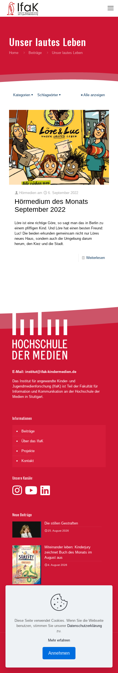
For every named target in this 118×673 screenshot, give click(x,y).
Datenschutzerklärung (84, 626)
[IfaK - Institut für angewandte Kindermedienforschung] (21, 8)
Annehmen (59, 653)
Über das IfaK (32, 441)
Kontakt (27, 461)
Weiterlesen (95, 258)
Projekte (28, 451)
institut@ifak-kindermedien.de (50, 372)
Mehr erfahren (59, 640)
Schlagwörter (47, 95)
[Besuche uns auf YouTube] (32, 490)
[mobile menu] (110, 8)
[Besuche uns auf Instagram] (18, 490)
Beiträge (35, 53)
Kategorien (21, 95)
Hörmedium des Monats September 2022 (51, 205)
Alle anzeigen (94, 95)
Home (13, 53)
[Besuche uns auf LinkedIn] (45, 490)
